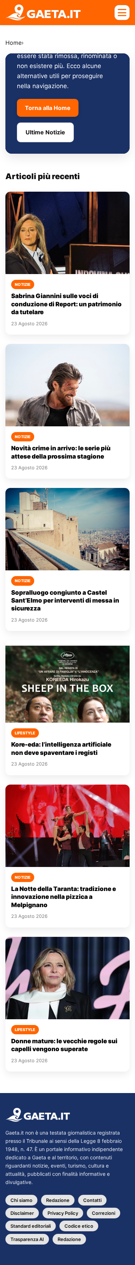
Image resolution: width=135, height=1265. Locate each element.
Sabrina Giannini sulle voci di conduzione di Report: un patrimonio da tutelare (66, 304)
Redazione (57, 1200)
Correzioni (103, 1213)
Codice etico (78, 1226)
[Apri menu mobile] (122, 12)
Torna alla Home (48, 107)
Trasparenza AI (27, 1239)
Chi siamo (21, 1200)
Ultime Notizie (45, 132)
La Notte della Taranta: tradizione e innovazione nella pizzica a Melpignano (63, 897)
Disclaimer (22, 1213)
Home (13, 42)
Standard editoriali (30, 1226)
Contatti (92, 1200)
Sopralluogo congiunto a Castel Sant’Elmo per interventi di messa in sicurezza (65, 600)
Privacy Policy (63, 1213)
